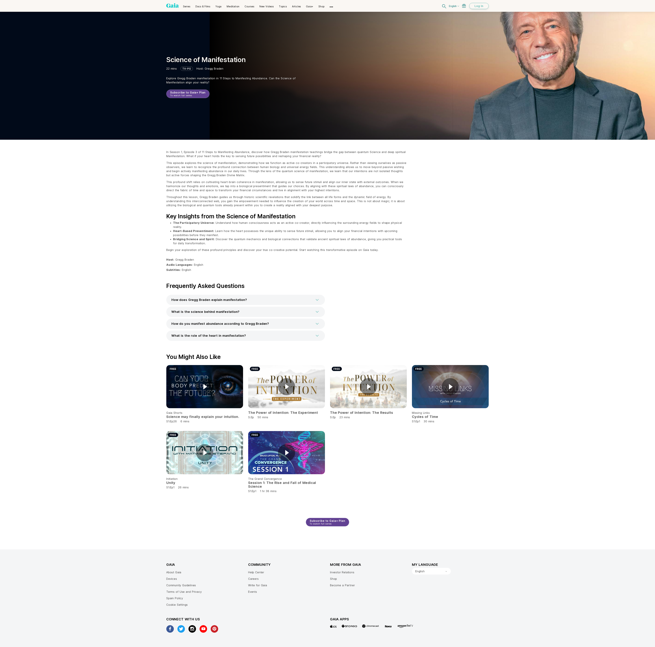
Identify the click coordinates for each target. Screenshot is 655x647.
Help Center (256, 572)
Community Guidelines (181, 585)
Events (252, 591)
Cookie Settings (177, 604)
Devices (171, 578)
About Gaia (173, 572)
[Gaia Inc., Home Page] (172, 5)
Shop (333, 578)
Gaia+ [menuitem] (309, 6)
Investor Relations (342, 572)
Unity (170, 483)
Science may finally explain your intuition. (202, 417)
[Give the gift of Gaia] (464, 6)
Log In (479, 6)
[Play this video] (204, 386)
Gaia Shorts (174, 413)
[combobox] (431, 571)
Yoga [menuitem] (218, 6)
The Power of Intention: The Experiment (283, 413)
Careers (253, 578)
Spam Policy (174, 598)
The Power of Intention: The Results (361, 413)
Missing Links (421, 413)
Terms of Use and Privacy (184, 591)
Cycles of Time (425, 417)
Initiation (172, 479)
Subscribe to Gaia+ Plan (188, 94)
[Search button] (444, 6)
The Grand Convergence (265, 479)
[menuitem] (186, 5)
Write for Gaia (257, 585)
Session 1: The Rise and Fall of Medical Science (282, 485)
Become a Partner (342, 585)
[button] (245, 299)
